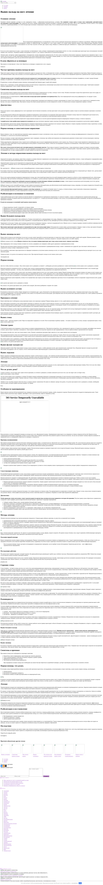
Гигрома (6, 800)
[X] (6, 766)
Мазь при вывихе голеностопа (8, 871)
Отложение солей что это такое (12, 784)
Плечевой (6, 830)
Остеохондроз (7, 827)
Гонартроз (6, 803)
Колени (5, 812)
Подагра (6, 831)
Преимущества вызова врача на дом (13, 781)
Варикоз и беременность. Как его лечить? (14, 785)
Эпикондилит (7, 850)
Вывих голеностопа (6, 879)
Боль (5, 796)
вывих (5, 799)
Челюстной (6, 848)
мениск (5, 820)
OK (80, 883)
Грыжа (5, 804)
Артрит (5, 792)
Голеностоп (7, 801)
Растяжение (7, 837)
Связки (5, 838)
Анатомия (6, 790)
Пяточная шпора (8, 835)
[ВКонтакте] (1, 766)
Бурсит (5, 797)
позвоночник (7, 833)
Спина (5, 839)
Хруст (5, 846)
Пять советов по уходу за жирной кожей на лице (16, 780)
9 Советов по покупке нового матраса (13, 783)
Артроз (5, 793)
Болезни (6, 795)
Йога (5, 810)
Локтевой (6, 815)
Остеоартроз (7, 825)
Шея (5, 849)
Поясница (6, 834)
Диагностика (7, 805)
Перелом (6, 829)
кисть (5, 811)
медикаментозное (8, 819)
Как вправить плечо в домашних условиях (12, 875)
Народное (6, 822)
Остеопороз (7, 826)
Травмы (6, 842)
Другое (5, 808)
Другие (5, 807)
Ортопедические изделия (10, 823)
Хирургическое (8, 845)
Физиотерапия (7, 844)
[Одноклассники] (4, 766)
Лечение (6, 814)
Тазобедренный (8, 841)
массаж (5, 818)
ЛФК (5, 816)
